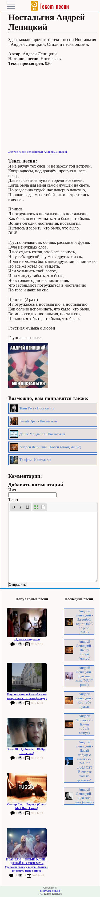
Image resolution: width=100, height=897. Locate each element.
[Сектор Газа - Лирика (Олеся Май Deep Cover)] (26, 788)
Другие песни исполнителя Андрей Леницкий (37, 151)
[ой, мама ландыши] (26, 622)
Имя (12, 490)
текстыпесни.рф (50, 890)
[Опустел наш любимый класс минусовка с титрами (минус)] (26, 677)
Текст (13, 499)
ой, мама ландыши (27, 639)
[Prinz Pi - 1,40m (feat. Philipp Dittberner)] (26, 732)
